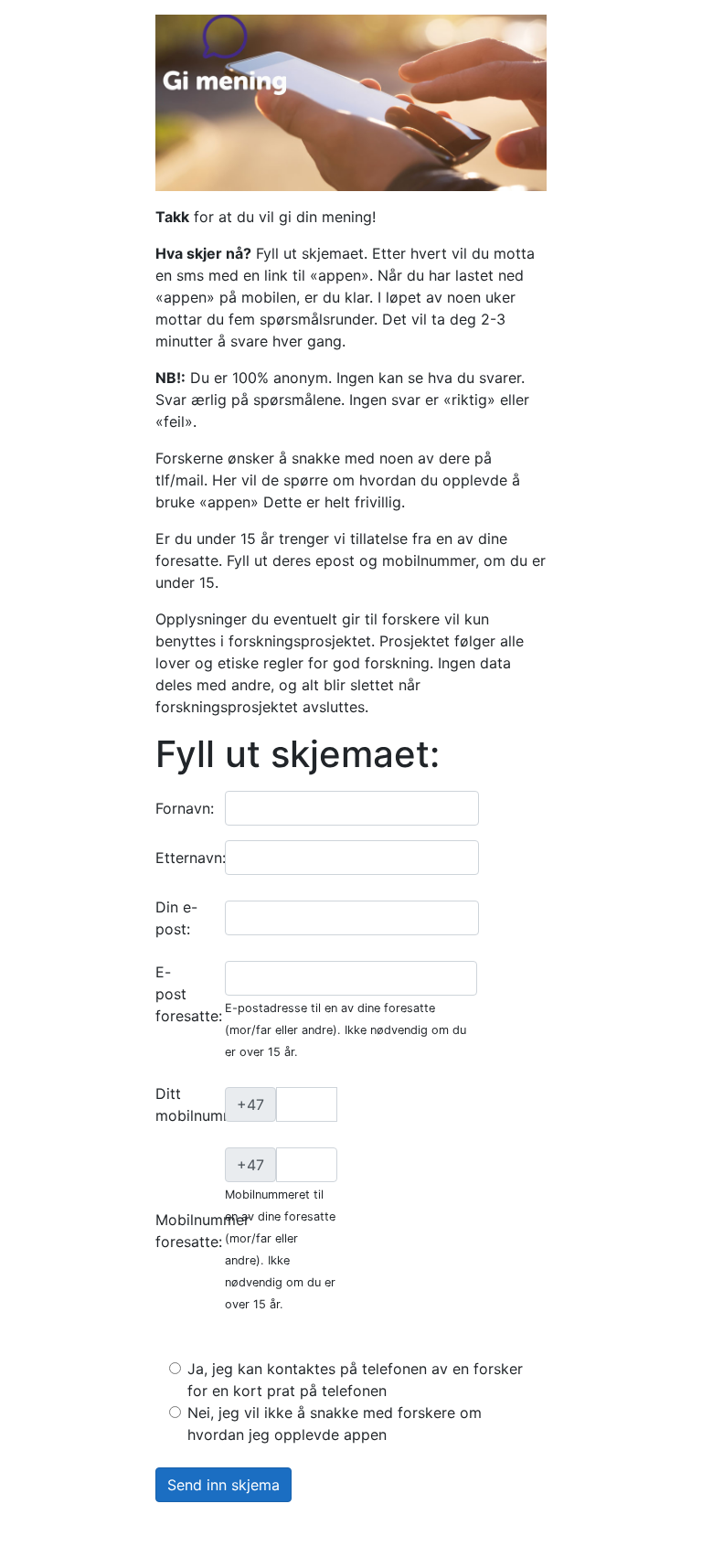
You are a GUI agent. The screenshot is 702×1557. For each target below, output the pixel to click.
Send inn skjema (223, 1485)
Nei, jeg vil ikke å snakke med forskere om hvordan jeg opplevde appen (334, 1423)
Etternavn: (190, 857)
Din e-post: (176, 918)
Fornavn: (184, 808)
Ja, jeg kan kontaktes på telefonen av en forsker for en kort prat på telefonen (355, 1380)
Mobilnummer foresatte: (202, 1230)
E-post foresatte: (183, 994)
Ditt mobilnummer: (204, 1104)
